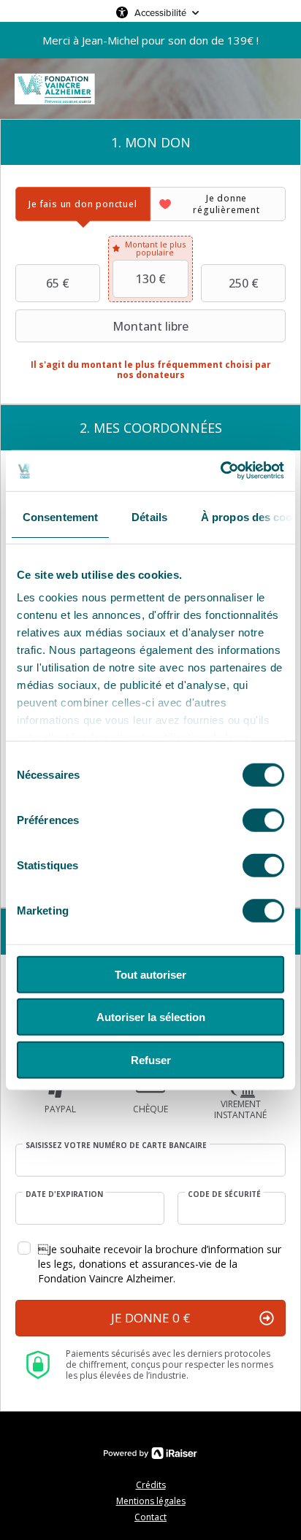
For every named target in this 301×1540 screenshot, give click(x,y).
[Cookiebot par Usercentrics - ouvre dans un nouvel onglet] (220, 470)
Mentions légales (151, 1501)
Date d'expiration (64, 1194)
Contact (150, 1517)
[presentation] (83, 204)
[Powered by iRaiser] (150, 1453)
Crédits (151, 1485)
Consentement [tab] (60, 516)
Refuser (151, 1059)
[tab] (82, 204)
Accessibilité (160, 12)
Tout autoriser (150, 974)
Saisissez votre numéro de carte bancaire (116, 1145)
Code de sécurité (224, 1194)
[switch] (263, 819)
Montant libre (150, 326)
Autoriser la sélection (150, 1017)
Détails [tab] (149, 516)
